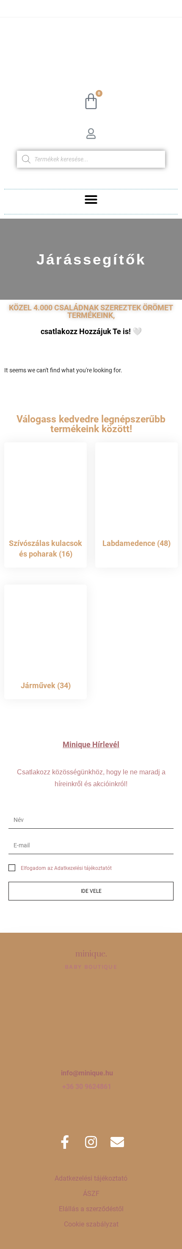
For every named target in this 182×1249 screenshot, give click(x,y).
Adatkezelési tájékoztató (91, 1178)
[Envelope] (117, 1142)
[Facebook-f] (65, 1142)
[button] (91, 199)
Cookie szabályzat (91, 1224)
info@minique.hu (87, 1073)
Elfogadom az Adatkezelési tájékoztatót (66, 868)
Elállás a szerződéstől (91, 1209)
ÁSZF (91, 1194)
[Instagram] (91, 1142)
